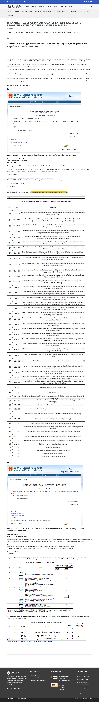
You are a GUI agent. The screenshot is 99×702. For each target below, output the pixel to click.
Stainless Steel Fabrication (38, 680)
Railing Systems (35, 676)
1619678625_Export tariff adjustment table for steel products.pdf (55, 548)
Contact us (68, 6)
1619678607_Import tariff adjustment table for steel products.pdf (55, 546)
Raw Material (35, 678)
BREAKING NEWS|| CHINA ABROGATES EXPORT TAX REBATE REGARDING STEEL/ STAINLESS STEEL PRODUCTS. (44, 24)
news (55, 6)
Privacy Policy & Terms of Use (83, 699)
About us (48, 6)
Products (41, 6)
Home (27, 6)
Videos (61, 6)
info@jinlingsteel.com (14, 1)
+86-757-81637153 (30, 1)
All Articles (16, 11)
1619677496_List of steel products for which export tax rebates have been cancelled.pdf (38, 180)
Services (33, 6)
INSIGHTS (29, 11)
